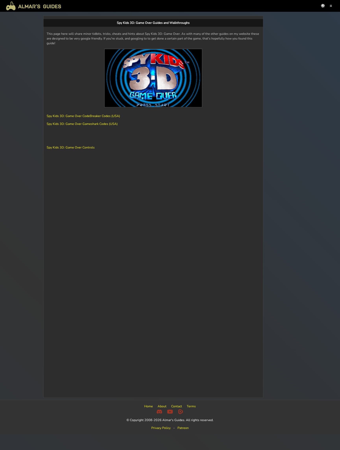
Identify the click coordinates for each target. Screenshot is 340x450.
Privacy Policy (161, 428)
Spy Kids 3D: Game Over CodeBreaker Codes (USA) (83, 116)
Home (148, 406)
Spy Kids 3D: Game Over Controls (71, 147)
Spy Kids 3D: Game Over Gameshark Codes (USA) (82, 124)
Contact (176, 406)
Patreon (183, 428)
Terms (191, 406)
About (162, 406)
